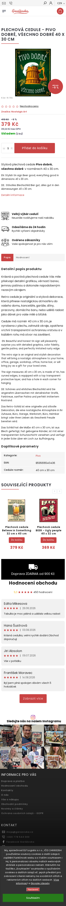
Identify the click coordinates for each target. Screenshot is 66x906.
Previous (55, 491)
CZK (59, 3)
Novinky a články (12, 808)
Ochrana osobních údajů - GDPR (22, 813)
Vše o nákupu (10, 799)
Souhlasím (33, 898)
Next (60, 491)
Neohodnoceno (29, 106)
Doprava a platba (13, 781)
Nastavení (33, 889)
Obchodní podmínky (14, 804)
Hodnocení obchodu (33, 583)
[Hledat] (45, 3)
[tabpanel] (16, 525)
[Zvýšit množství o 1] (11, 148)
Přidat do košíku (35, 148)
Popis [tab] (7, 257)
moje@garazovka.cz (20, 831)
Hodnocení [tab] (23, 257)
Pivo (38, 456)
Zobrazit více (33, 698)
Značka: (14, 111)
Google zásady (40, 883)
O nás (5, 794)
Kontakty (7, 790)
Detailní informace (12, 195)
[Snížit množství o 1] (3, 148)
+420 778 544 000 (18, 836)
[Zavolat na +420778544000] (11, 3)
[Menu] (4, 10)
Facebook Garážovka (20, 841)
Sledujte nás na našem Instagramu (34, 721)
